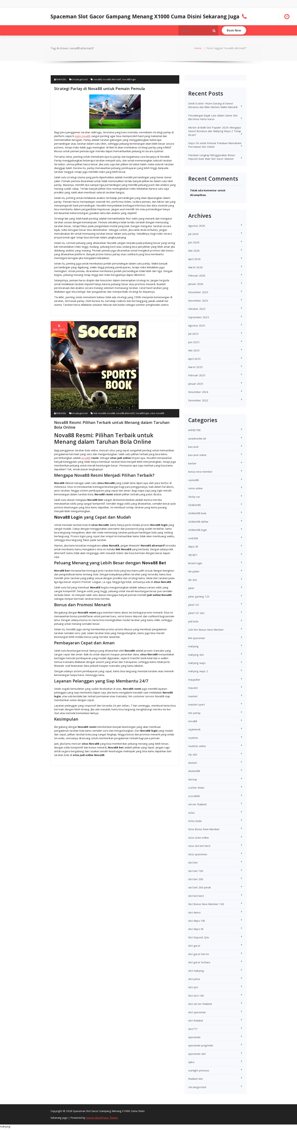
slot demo (194, 912)
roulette (193, 737)
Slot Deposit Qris (198, 937)
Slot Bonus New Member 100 (206, 904)
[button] (214, 30)
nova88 (98, 79)
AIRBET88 (194, 430)
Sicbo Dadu (195, 821)
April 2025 (194, 358)
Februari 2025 (196, 375)
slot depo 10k (196, 920)
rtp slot (192, 754)
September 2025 (198, 317)
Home (198, 48)
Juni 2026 (193, 242)
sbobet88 (194, 771)
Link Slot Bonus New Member (206, 629)
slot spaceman (197, 1012)
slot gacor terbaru (199, 962)
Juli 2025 (193, 333)
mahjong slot (196, 654)
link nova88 (100, 413)
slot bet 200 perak (199, 887)
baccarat (193, 446)
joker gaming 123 (198, 596)
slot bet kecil (196, 895)
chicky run (194, 496)
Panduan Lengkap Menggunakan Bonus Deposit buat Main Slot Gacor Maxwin (211, 156)
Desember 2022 (198, 400)
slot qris (193, 987)
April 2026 (194, 259)
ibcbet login (195, 563)
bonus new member (200, 471)
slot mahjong (196, 970)
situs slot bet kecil (199, 846)
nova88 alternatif (112, 79)
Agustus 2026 (196, 225)
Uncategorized (79, 79)
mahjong (193, 646)
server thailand (197, 804)
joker (191, 588)
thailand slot (195, 1078)
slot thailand (195, 1020)
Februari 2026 (196, 275)
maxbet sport (196, 704)
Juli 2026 (193, 234)
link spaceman (196, 638)
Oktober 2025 (196, 308)
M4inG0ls (61, 79)
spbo (191, 1062)
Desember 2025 (198, 292)
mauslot (193, 688)
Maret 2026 (195, 267)
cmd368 (193, 538)
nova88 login (129, 79)
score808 (194, 796)
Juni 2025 (193, 342)
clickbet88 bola (197, 513)
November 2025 (198, 300)
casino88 (193, 480)
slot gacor (194, 945)
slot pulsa (194, 979)
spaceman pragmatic (200, 1045)
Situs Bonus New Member (204, 829)
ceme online (195, 488)
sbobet (192, 762)
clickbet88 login (197, 530)
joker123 (193, 604)
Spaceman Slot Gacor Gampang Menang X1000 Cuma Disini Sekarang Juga (145, 16)
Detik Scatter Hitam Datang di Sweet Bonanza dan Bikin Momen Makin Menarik (213, 105)
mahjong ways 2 (198, 671)
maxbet (192, 696)
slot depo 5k (195, 929)
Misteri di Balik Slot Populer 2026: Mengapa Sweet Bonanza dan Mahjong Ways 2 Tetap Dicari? (214, 131)
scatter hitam (196, 787)
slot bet (193, 862)
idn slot (192, 579)
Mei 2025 (194, 350)
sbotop (192, 779)
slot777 (192, 1029)
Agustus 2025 (196, 325)
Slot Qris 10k (196, 995)
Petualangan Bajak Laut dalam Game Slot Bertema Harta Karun (213, 117)
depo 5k (193, 546)
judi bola (193, 621)
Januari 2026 (195, 284)
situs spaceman (197, 854)
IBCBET (192, 555)
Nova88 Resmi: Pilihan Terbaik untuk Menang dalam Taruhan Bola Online (111, 425)
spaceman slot (197, 1053)
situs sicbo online (198, 837)
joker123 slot (196, 613)
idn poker (194, 571)
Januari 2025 (195, 383)
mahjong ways (197, 663)
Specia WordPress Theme (102, 1117)
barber (192, 463)
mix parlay (194, 713)
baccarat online (197, 455)
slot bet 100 (195, 871)
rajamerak (194, 729)
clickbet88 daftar (198, 521)
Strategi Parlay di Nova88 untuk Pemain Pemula (99, 88)
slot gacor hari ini (198, 954)
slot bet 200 (195, 879)
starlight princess (198, 1070)
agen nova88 (82, 136)
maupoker (194, 679)
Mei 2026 (194, 250)
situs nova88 (157, 413)
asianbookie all (197, 438)
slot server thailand (200, 1003)
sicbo (191, 812)
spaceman (194, 1037)
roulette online (197, 746)
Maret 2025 (195, 367)
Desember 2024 (198, 392)
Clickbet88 (194, 505)
